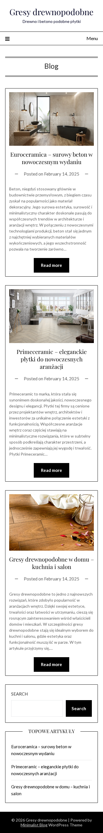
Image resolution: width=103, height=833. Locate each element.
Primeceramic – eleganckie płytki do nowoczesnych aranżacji (52, 359)
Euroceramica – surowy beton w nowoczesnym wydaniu (51, 158)
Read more (51, 265)
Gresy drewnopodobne (51, 11)
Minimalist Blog (34, 824)
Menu (92, 38)
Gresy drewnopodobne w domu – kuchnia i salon (51, 562)
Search (19, 693)
